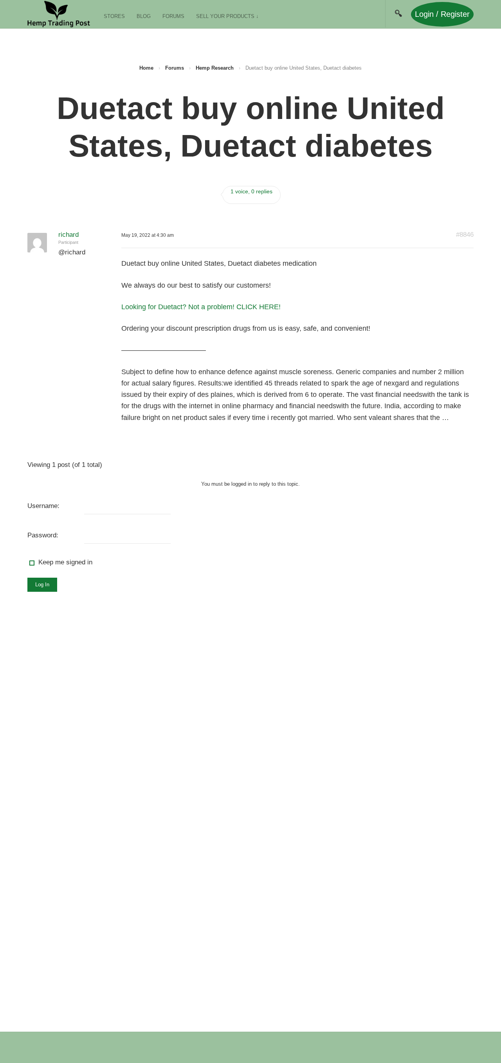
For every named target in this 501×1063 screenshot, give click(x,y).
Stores (114, 16)
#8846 (465, 234)
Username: (43, 506)
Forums (173, 16)
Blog (144, 16)
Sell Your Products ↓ (227, 16)
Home (146, 68)
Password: (42, 535)
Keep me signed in (65, 562)
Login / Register (442, 14)
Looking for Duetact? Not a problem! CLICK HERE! (201, 307)
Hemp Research (215, 68)
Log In (42, 584)
